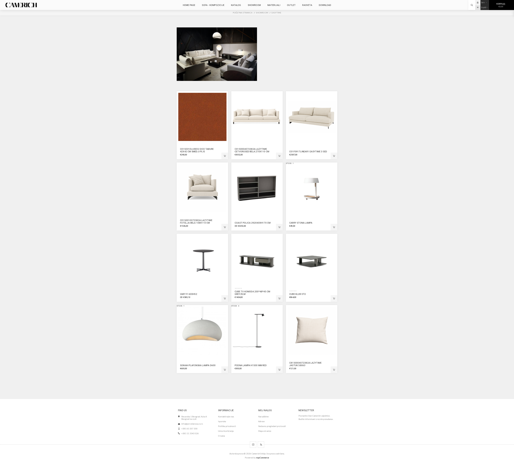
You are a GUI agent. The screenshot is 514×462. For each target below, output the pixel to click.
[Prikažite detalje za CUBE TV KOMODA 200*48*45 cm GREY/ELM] (257, 259)
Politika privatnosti (227, 426)
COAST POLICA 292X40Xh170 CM (253, 222)
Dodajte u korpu (224, 156)
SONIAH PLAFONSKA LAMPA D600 (198, 365)
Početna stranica (242, 12)
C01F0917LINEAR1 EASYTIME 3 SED (308, 151)
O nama (221, 436)
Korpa (500, 5)
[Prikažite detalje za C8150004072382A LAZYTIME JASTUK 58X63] (311, 330)
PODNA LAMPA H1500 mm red (251, 365)
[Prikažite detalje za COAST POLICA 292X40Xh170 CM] (257, 188)
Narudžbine (263, 416)
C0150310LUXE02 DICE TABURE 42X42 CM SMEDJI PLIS (197, 150)
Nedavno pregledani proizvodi (272, 426)
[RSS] (261, 444)
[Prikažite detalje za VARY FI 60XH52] (202, 259)
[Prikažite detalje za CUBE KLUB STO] (311, 259)
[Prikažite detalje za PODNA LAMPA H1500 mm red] (257, 330)
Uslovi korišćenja (226, 431)
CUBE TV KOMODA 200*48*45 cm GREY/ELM (252, 292)
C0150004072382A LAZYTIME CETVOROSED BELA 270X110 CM (252, 150)
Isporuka (222, 421)
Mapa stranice (264, 431)
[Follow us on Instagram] (253, 444)
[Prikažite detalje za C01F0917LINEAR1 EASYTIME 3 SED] (311, 117)
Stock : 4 (235, 306)
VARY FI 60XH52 (188, 294)
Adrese (261, 421)
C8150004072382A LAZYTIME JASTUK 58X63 (305, 364)
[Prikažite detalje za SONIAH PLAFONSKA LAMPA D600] (202, 330)
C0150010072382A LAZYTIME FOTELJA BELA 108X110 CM (196, 221)
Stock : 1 (290, 163)
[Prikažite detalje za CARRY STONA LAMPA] (311, 188)
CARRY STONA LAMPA (300, 222)
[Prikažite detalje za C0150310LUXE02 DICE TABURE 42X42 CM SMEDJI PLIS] (202, 117)
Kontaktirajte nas (226, 416)
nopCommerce (262, 457)
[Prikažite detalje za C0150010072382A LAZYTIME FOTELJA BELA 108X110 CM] (202, 188)
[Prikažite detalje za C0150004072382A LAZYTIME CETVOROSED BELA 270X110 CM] (257, 117)
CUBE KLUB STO (297, 294)
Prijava (479, 2)
